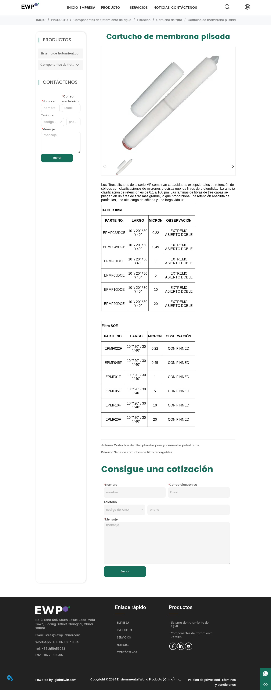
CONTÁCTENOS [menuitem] (184, 7)
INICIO (41, 20)
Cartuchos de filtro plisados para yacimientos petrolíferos (156, 445)
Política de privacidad (204, 679)
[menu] (132, 7)
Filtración (144, 20)
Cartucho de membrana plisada (212, 20)
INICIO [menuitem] (72, 7)
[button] (110, 8)
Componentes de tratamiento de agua (102, 20)
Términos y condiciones (225, 682)
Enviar (57, 157)
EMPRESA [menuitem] (87, 7)
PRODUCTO (59, 20)
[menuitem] (110, 7)
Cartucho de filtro (169, 20)
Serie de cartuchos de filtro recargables (143, 452)
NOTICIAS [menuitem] (161, 7)
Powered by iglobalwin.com (55, 679)
